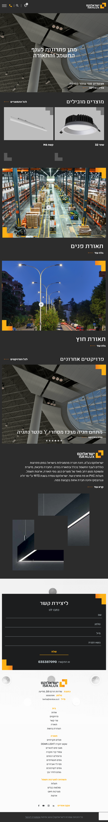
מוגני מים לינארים (54, 747)
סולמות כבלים (54, 787)
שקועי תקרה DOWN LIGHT (54, 744)
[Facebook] (38, 805)
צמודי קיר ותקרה (54, 752)
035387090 (47, 661)
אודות (54, 712)
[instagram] (49, 805)
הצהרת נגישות (54, 728)
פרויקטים (54, 716)
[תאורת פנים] (54, 203)
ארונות (54, 795)
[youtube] (43, 805)
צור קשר (54, 720)
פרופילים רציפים (54, 756)
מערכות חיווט (54, 791)
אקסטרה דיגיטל (32, 817)
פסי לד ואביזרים (54, 764)
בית (54, 708)
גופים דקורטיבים (54, 768)
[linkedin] (53, 805)
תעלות (54, 783)
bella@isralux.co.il (51, 699)
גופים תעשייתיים (54, 760)
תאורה (54, 724)
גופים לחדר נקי (54, 772)
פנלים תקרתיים (54, 739)
